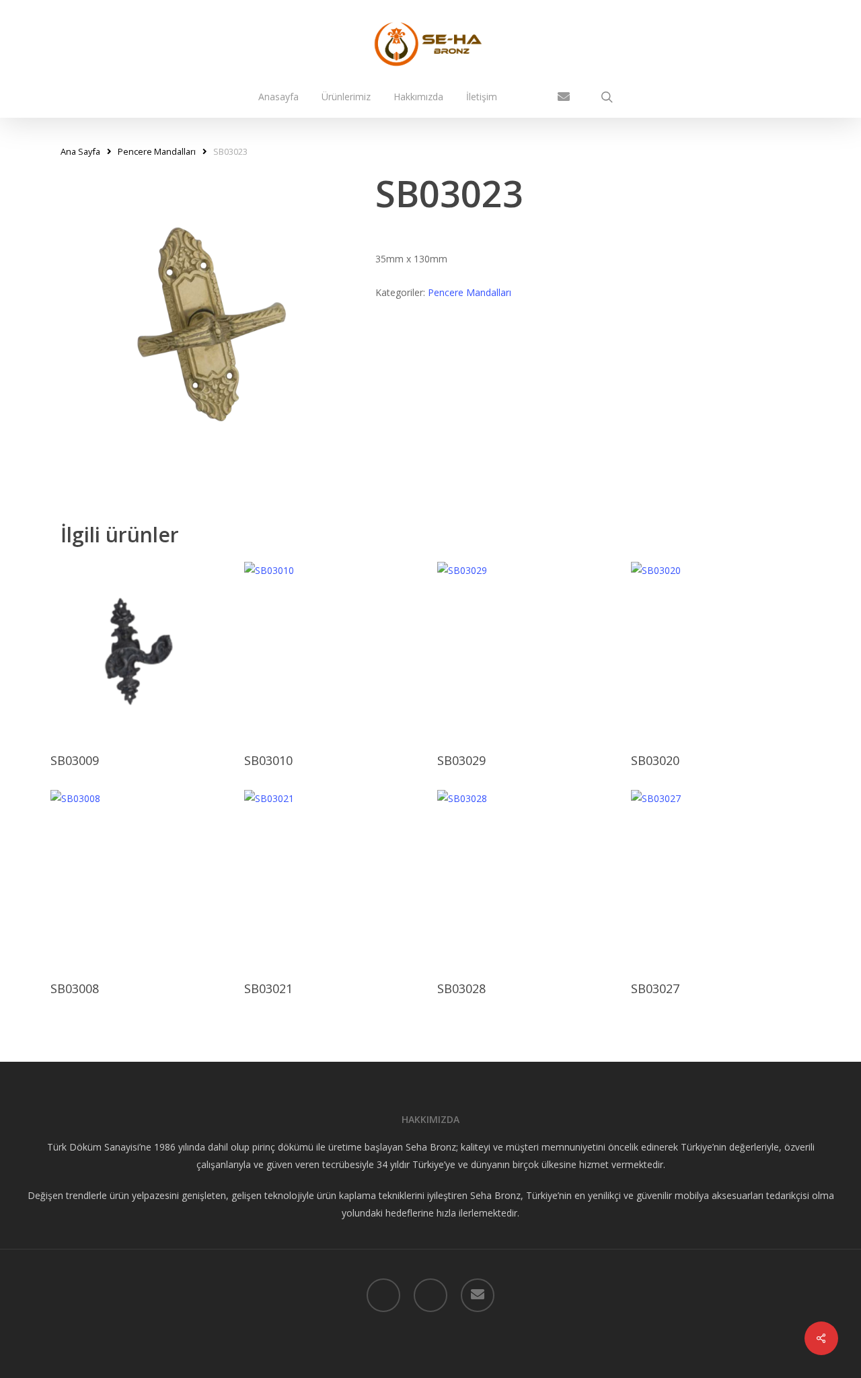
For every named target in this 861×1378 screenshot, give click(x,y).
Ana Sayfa (80, 151)
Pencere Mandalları (157, 151)
